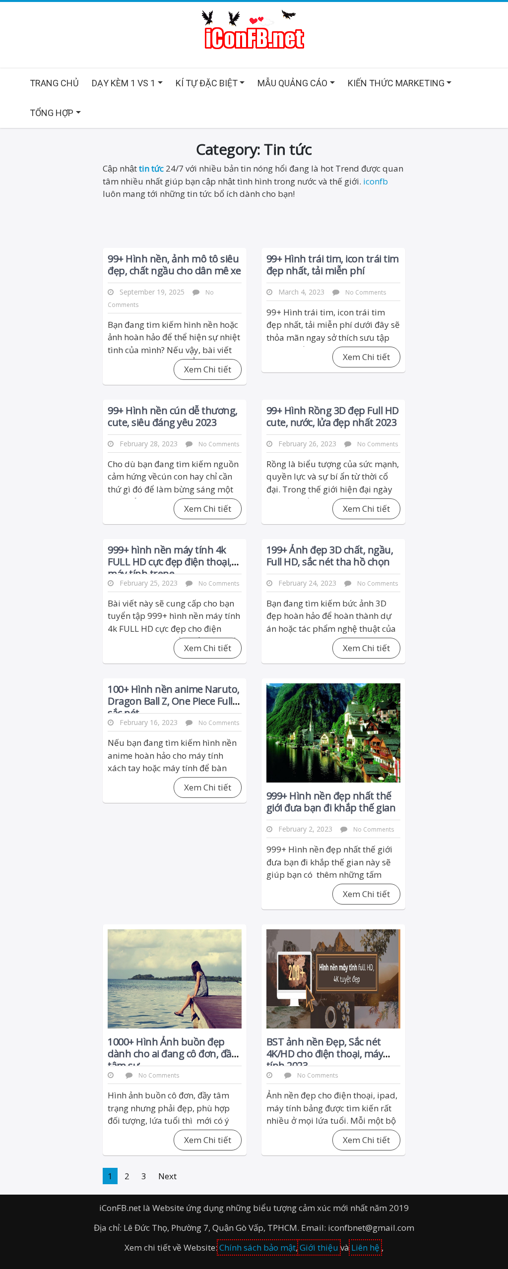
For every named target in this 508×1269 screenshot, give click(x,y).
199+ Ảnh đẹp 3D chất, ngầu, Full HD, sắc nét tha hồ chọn (329, 555)
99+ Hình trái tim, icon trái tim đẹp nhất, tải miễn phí (332, 264)
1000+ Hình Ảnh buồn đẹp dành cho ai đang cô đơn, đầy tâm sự (172, 1053)
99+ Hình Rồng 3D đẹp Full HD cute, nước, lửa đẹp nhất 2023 (332, 416)
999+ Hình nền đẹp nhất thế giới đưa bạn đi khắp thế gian (331, 801)
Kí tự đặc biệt (207, 83)
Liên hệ (365, 1247)
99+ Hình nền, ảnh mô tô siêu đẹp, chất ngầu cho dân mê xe (174, 264)
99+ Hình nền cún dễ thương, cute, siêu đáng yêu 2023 (173, 416)
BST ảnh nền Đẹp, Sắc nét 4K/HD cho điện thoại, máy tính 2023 (324, 1053)
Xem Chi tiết (207, 369)
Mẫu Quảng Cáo (292, 83)
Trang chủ (54, 83)
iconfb (375, 181)
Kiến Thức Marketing (396, 83)
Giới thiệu (319, 1247)
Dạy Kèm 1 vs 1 (123, 83)
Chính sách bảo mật (257, 1247)
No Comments (365, 292)
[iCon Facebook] (254, 30)
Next (167, 1176)
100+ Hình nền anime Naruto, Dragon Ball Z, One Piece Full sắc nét (174, 701)
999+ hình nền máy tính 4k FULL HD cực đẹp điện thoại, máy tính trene (170, 561)
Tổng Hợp (51, 113)
